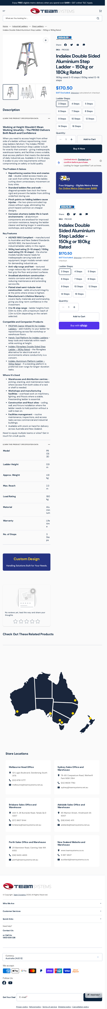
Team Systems (20, 893)
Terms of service (49, 1005)
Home (5, 26)
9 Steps (63, 119)
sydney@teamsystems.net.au (74, 786)
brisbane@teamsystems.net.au (26, 823)
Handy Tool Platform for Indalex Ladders (28, 336)
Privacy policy (22, 1005)
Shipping (75, 93)
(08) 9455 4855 (19, 854)
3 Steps (63, 104)
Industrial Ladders (20, 26)
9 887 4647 (66, 853)
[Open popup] (100, 160)
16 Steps (77, 127)
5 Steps (90, 104)
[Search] (98, 18)
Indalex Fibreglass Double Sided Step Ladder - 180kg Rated (27, 347)
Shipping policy (64, 1005)
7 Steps (77, 112)
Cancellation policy (80, 1005)
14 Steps (63, 127)
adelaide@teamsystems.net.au (75, 823)
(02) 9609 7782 (68, 781)
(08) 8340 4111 (67, 819)
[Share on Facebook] (65, 44)
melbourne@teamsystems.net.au (27, 783)
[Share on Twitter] (71, 44)
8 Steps (90, 112)
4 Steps (77, 104)
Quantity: (60, 133)
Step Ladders (38, 26)
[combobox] (52, 18)
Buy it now (79, 148)
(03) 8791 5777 (18, 779)
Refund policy (35, 1005)
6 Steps (63, 112)
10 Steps (77, 119)
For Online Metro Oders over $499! (78, 188)
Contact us (83, 159)
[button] (4, 11)
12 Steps (91, 119)
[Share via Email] (77, 44)
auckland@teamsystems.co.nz (75, 858)
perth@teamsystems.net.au (25, 858)
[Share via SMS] (83, 44)
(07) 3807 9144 (19, 819)
